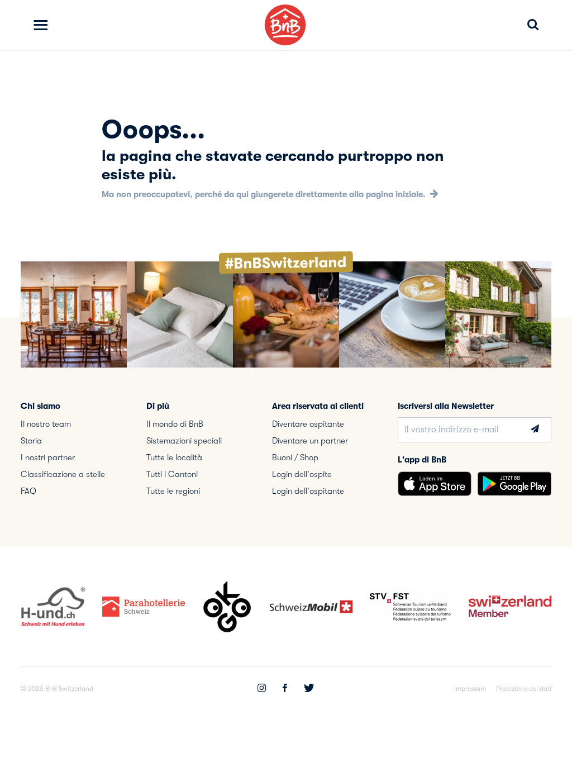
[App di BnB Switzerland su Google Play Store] (514, 483)
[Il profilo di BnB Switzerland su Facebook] (285, 689)
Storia (31, 441)
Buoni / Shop (295, 457)
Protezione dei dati (523, 689)
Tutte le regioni (173, 491)
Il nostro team (46, 424)
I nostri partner (48, 457)
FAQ (28, 491)
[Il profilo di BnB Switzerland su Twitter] (309, 689)
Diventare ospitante (308, 424)
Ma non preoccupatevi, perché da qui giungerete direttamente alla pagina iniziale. (265, 194)
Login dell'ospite (302, 474)
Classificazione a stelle (63, 474)
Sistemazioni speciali (184, 441)
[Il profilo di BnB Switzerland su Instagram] (262, 689)
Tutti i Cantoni (172, 474)
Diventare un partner (310, 441)
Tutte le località (174, 457)
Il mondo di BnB (174, 424)
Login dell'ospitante (308, 491)
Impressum (470, 689)
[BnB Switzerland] (285, 25)
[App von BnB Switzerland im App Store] (434, 483)
